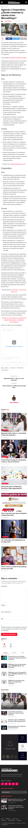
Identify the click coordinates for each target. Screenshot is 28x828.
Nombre (3, 605)
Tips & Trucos (15, 818)
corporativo (13, 367)
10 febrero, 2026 (5, 437)
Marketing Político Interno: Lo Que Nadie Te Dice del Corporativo (13, 434)
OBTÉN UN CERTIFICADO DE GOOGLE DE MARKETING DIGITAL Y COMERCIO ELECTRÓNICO (14, 320)
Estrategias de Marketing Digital (17, 58)
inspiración (3, 820)
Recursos (19, 820)
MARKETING (20, 367)
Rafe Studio (5, 824)
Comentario (4, 586)
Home (2, 6)
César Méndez (8, 21)
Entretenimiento (11, 820)
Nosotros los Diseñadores (9, 823)
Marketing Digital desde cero (18, 164)
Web (2, 618)
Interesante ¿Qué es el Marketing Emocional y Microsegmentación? (11, 487)
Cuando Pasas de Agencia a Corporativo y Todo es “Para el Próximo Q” (13, 461)
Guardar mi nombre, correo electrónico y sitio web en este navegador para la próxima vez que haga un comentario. (14, 628)
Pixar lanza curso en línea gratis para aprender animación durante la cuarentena (17, 658)
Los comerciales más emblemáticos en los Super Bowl (13, 541)
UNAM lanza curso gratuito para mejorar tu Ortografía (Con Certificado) (16, 682)
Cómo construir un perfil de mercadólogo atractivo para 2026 (14, 567)
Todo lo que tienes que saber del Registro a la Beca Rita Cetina (14, 514)
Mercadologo (5, 370)
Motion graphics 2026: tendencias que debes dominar (17, 726)
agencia (6, 367)
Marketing (7, 6)
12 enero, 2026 (5, 570)
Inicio (2, 818)
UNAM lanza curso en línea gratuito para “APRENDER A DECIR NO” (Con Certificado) (17, 674)
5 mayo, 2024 (17, 21)
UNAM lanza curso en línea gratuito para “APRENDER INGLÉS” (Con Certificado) (17, 666)
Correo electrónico (6, 612)
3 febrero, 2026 (5, 517)
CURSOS (8, 818)
